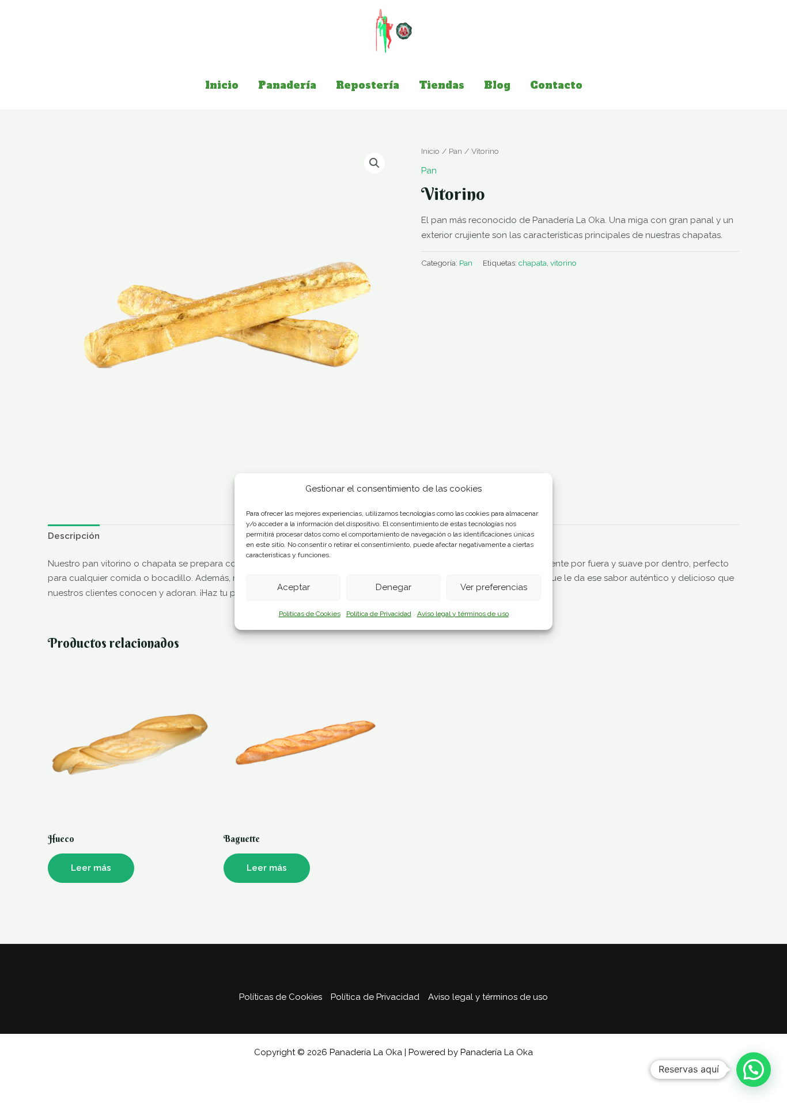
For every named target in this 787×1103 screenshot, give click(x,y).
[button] (374, 163)
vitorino (563, 262)
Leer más (91, 868)
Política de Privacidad (378, 614)
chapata (533, 262)
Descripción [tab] (74, 536)
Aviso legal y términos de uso (463, 614)
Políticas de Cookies (309, 614)
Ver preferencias (493, 587)
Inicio (430, 151)
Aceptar (293, 587)
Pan (455, 151)
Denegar (393, 587)
